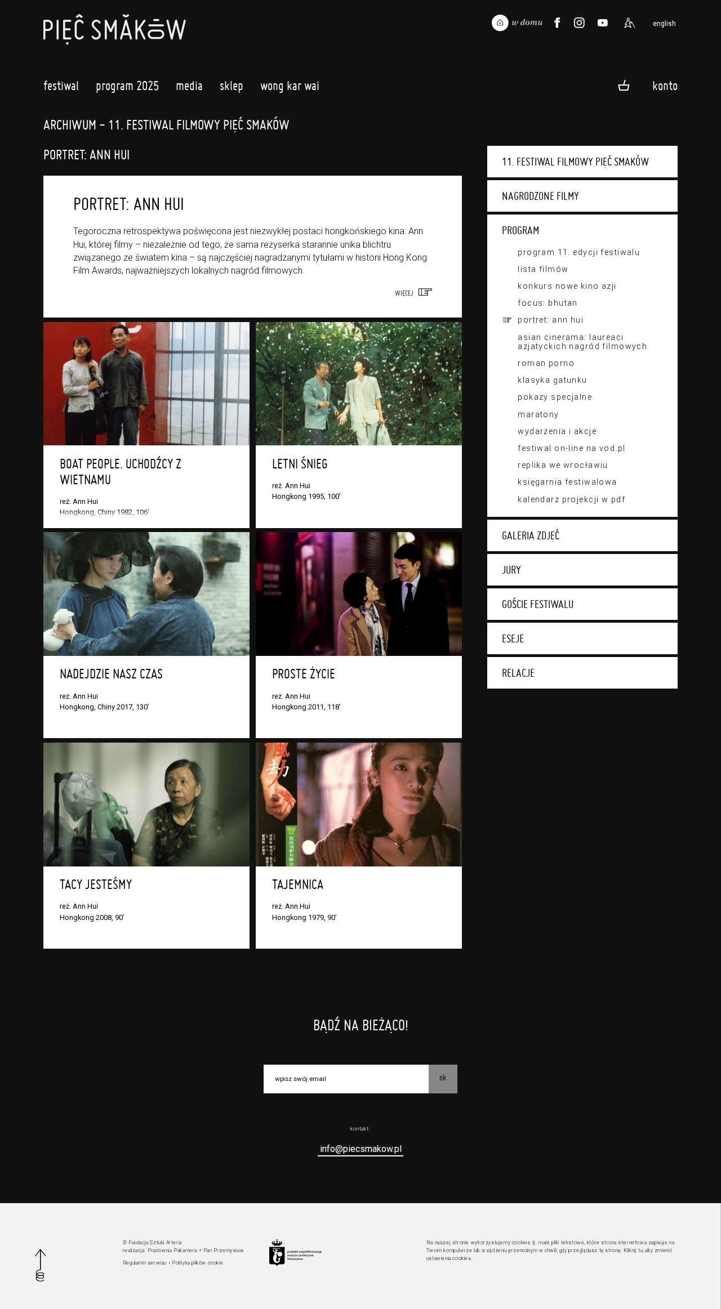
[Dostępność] (630, 23)
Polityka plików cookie (197, 1263)
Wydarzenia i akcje (557, 431)
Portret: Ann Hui (551, 319)
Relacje (518, 673)
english (664, 24)
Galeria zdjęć (530, 535)
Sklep (231, 85)
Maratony (538, 414)
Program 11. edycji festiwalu (579, 252)
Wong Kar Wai (289, 85)
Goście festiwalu (537, 604)
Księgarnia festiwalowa (567, 481)
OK (442, 1078)
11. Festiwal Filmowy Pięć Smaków (575, 161)
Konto (665, 85)
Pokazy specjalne (555, 396)
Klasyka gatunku (552, 380)
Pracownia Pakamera (172, 1250)
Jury (511, 570)
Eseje (513, 638)
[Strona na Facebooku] (557, 23)
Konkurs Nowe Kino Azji (567, 286)
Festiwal (61, 85)
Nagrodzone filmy (540, 196)
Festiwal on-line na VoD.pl (571, 448)
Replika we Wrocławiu (563, 465)
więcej (407, 292)
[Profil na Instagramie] (579, 23)
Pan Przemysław (223, 1250)
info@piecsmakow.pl (361, 1148)
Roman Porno (546, 363)
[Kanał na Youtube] (603, 23)
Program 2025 (127, 85)
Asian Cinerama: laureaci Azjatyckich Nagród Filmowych (582, 342)
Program (520, 230)
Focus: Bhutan (548, 302)
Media (189, 85)
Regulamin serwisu (145, 1263)
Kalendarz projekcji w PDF (571, 499)
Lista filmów (543, 269)
